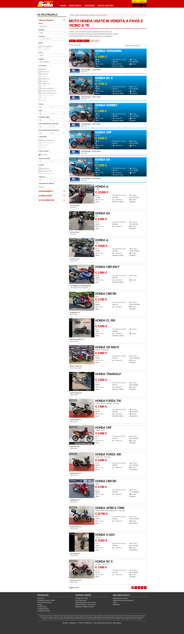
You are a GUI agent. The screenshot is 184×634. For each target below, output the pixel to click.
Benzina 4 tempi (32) (47, 140)
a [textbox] (53, 107)
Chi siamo (40, 598)
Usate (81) (44, 155)
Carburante (43, 136)
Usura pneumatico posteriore (49, 130)
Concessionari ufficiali (46, 183)
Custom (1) (44, 74)
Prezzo (41, 104)
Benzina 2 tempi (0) (47, 143)
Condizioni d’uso (43, 609)
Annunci (63, 5)
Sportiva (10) (45, 72)
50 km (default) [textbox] (44, 62)
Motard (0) (44, 76)
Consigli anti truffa (81, 598)
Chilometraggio (44, 117)
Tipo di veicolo (44, 151)
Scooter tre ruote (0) (47, 96)
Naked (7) (44, 69)
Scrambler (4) (45, 84)
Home (72, 15)
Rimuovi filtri (95, 41)
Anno (40, 110)
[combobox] (52, 26)
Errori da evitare (80, 600)
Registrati (142, 1)
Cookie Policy (42, 607)
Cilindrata (42, 177)
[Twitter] (137, 5)
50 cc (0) (43, 98)
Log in (115, 602)
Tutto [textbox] (41, 33)
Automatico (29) (46, 171)
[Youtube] (141, 5)
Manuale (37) (45, 169)
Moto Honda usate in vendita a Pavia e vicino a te (91, 15)
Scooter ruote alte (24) (48, 91)
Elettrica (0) (44, 145)
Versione (42, 36)
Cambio (41, 165)
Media (41, 43)
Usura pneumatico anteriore (48, 123)
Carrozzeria (43, 65)
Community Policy (43, 611)
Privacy (39, 605)
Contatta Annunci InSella (46, 600)
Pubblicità (116, 605)
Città (40, 52)
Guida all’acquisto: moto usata (85, 605)
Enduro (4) (44, 81)
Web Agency (117, 623)
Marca (41, 23)
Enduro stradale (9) (47, 88)
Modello (41, 30)
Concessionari (89, 5)
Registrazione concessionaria (123, 600)
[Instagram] (145, 5)
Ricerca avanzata (75, 5)
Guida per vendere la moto (84, 607)
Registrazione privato (120, 598)
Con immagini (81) (46, 46)
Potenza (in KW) (44, 158)
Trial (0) (43, 86)
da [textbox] (40, 107)
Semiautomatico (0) (47, 173)
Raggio (41, 59)
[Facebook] (134, 5)
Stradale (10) (45, 79)
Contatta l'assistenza (105, 5)
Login (134, 1)
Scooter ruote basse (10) (48, 93)
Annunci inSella (46, 4)
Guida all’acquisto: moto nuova (85, 602)
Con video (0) (45, 49)
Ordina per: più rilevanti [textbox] (132, 45)
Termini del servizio (44, 602)
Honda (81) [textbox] (43, 26)
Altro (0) (43, 100)
